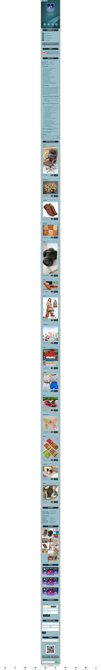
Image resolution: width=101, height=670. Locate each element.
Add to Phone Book (51, 43)
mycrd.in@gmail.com (48, 35)
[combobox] (43, 662)
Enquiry (55, 175)
